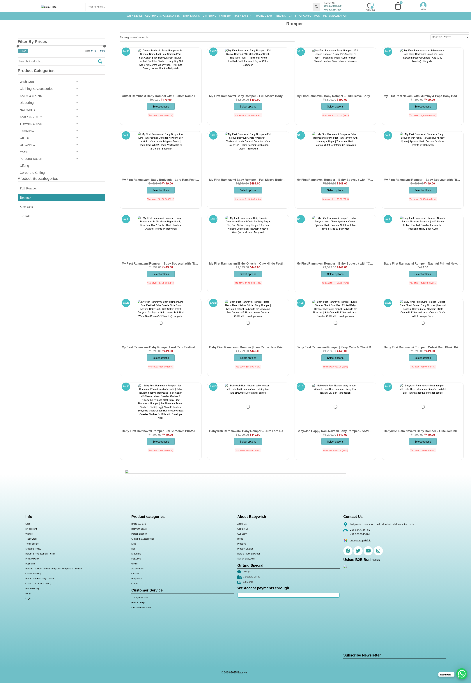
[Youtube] (368, 550)
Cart (27, 524)
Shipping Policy (33, 549)
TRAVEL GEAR (263, 15)
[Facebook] (348, 550)
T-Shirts (25, 216)
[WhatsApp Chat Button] (461, 673)
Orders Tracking (33, 573)
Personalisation (335, 15)
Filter (23, 51)
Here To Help (138, 602)
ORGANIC (305, 15)
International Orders (141, 607)
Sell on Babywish (246, 558)
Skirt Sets (26, 207)
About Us (242, 524)
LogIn (28, 598)
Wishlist (29, 534)
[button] (50, 81)
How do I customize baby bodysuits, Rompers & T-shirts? (53, 568)
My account (31, 529)
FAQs (28, 593)
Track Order (31, 539)
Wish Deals (134, 15)
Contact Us (242, 529)
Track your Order (139, 597)
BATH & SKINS (191, 15)
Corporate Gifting (32, 173)
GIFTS (293, 15)
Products (241, 544)
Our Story (242, 534)
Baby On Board (139, 529)
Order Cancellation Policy (38, 583)
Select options (161, 106)
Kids (133, 544)
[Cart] (398, 6)
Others (134, 583)
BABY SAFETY (243, 15)
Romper (25, 197)
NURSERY (225, 15)
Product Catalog (245, 549)
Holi (133, 549)
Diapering (27, 103)
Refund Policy (32, 588)
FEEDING (280, 15)
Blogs (240, 539)
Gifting (24, 166)
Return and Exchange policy (39, 578)
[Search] (100, 61)
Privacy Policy (32, 558)
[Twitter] (358, 550)
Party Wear (136, 578)
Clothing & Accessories (162, 15)
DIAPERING (210, 15)
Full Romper (28, 188)
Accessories (137, 568)
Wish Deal (27, 82)
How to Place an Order (248, 553)
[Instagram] (378, 550)
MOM (317, 15)
